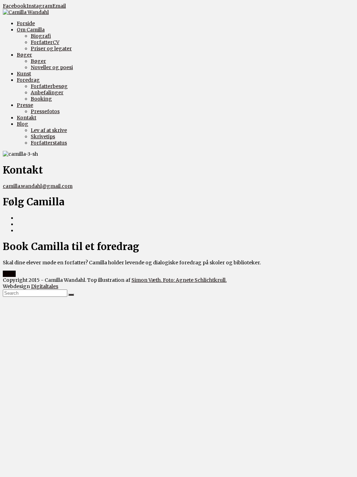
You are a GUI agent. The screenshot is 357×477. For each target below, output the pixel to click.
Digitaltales (44, 286)
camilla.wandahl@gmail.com (38, 186)
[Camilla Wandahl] (26, 12)
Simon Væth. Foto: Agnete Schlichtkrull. (179, 280)
